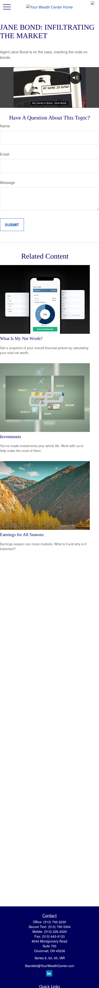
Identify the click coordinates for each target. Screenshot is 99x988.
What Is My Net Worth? (21, 338)
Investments (10, 436)
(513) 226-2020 (55, 931)
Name (5, 125)
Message (7, 182)
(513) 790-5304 (59, 926)
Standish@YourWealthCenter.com (49, 965)
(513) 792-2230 (54, 921)
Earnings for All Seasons (22, 534)
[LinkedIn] (49, 973)
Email (4, 154)
